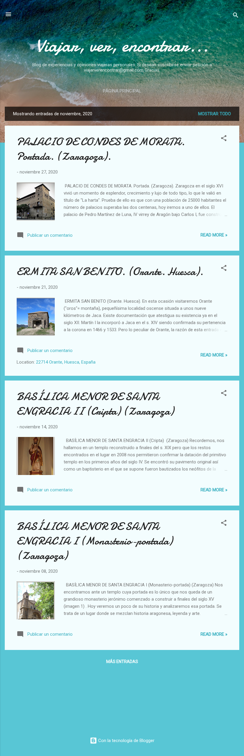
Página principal (122, 91)
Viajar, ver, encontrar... (122, 45)
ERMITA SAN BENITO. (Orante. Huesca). (110, 271)
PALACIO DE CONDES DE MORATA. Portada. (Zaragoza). (101, 149)
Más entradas (122, 661)
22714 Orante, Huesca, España (66, 362)
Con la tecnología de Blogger (125, 740)
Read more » (214, 235)
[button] (223, 139)
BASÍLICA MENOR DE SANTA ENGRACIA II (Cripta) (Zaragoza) (95, 404)
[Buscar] (235, 16)
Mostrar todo (214, 113)
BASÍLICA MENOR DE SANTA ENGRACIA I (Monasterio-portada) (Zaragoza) (95, 541)
